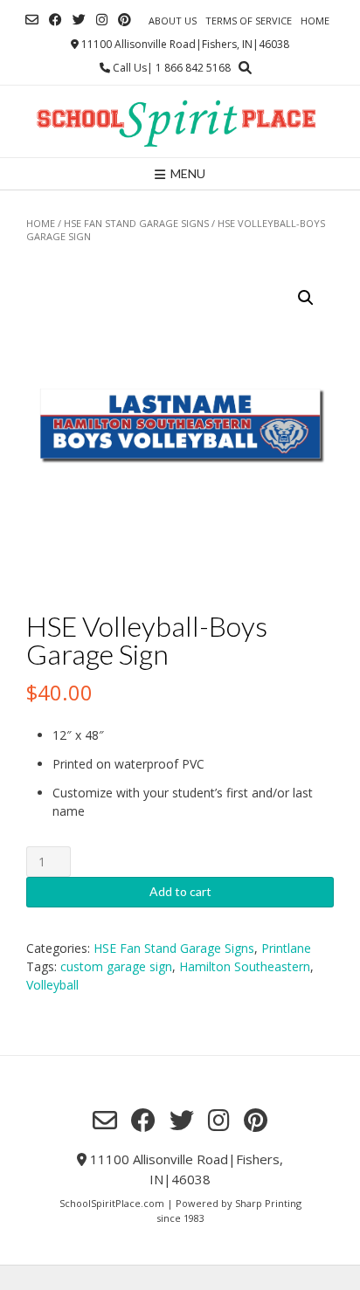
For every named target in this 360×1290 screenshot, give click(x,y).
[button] (306, 298)
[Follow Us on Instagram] (101, 19)
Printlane (286, 948)
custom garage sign (116, 966)
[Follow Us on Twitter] (79, 19)
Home (315, 20)
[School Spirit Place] (180, 121)
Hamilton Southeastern (244, 966)
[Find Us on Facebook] (55, 19)
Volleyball (52, 984)
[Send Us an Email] (31, 19)
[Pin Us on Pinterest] (124, 19)
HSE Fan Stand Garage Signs (136, 223)
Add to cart (180, 891)
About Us (173, 20)
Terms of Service (248, 20)
